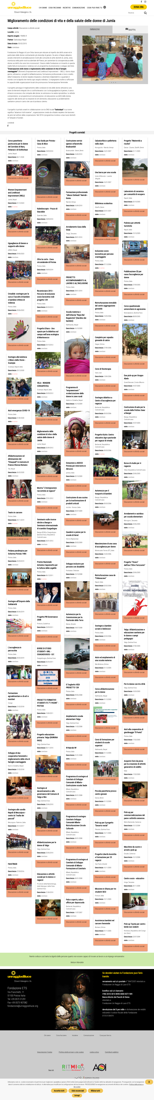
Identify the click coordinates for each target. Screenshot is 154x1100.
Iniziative (67, 8)
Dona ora (139, 7)
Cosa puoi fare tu (94, 8)
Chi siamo (43, 8)
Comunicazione (78, 8)
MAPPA (132, 29)
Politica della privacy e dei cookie (71, 1052)
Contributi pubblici (111, 1052)
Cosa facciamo (54, 8)
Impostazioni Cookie (44, 1052)
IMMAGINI (95, 29)
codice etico (94, 1052)
